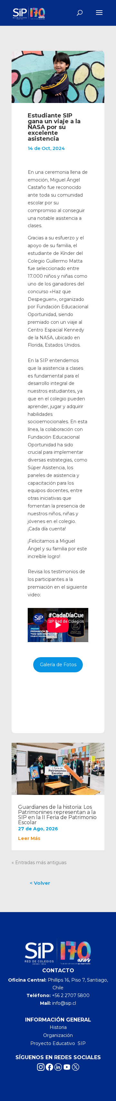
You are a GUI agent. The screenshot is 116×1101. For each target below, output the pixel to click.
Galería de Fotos (58, 664)
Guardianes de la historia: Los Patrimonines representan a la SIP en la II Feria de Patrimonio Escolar (57, 815)
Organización (58, 1035)
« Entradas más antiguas (39, 862)
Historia (58, 1027)
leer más (29, 838)
